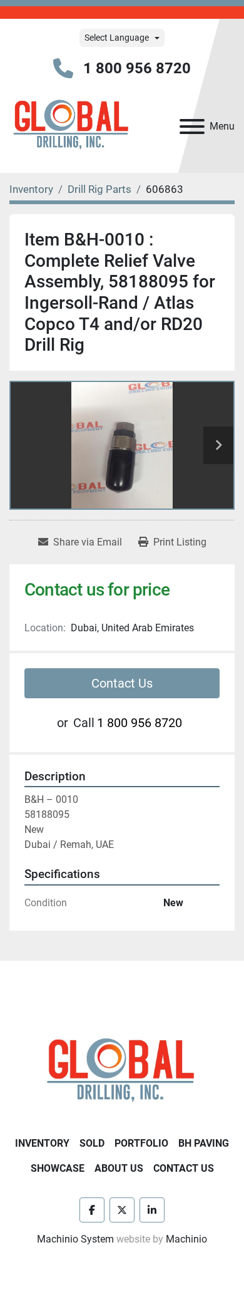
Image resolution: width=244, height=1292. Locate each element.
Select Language (116, 38)
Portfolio (141, 1143)
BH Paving (203, 1143)
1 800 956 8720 (137, 68)
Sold (91, 1143)
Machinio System (75, 1239)
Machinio (186, 1239)
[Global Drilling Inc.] (122, 1071)
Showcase (57, 1168)
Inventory (42, 1143)
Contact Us (122, 683)
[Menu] (192, 126)
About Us (118, 1168)
